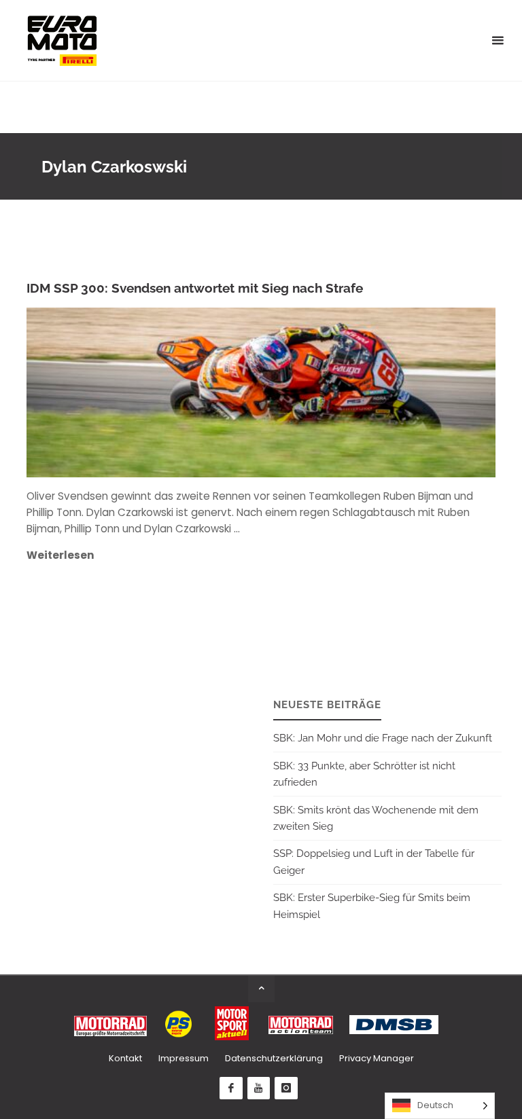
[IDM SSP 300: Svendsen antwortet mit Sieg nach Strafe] (338, 392)
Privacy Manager (376, 1058)
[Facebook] (231, 1088)
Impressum (183, 1058)
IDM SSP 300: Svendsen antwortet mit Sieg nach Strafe (195, 288)
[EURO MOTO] (62, 40)
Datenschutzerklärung (274, 1058)
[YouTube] (259, 1088)
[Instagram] (286, 1088)
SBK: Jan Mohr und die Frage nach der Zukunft (382, 738)
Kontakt (125, 1058)
